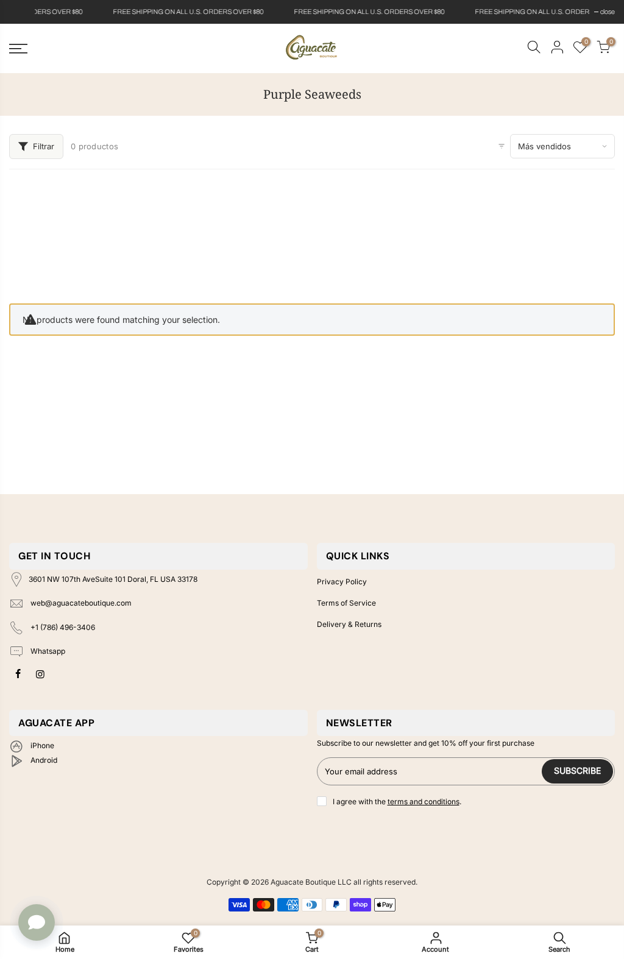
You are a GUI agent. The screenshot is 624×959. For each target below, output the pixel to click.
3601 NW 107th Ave (113, 579)
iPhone (41, 745)
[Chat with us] (36, 922)
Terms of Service (346, 602)
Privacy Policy (342, 581)
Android (43, 760)
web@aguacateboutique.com (81, 602)
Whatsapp (47, 651)
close (22, 11)
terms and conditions (423, 801)
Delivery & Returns (349, 624)
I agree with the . (397, 801)
